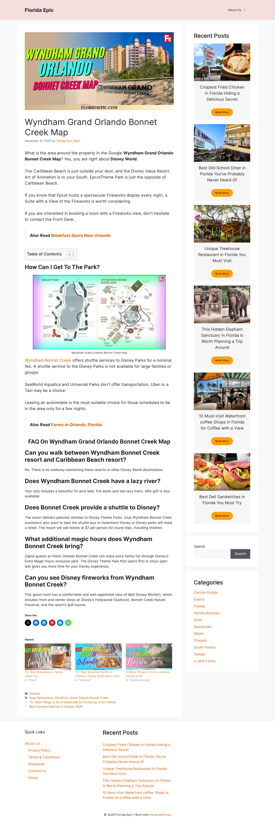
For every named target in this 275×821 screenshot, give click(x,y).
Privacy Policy (39, 750)
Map (32, 697)
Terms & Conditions (44, 757)
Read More (222, 112)
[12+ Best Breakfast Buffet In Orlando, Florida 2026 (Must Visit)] (98, 656)
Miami (199, 634)
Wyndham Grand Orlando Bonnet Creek (81, 697)
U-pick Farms (205, 661)
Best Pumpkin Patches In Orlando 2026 (56, 706)
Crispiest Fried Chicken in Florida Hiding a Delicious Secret (222, 93)
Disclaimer (36, 764)
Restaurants (45, 697)
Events (199, 599)
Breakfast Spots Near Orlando (81, 235)
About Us (234, 10)
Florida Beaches (207, 613)
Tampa (199, 654)
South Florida (204, 647)
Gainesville (202, 627)
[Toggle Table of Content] (68, 254)
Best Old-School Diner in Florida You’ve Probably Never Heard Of (222, 173)
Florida (199, 606)
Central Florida (206, 593)
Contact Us (37, 771)
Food (198, 620)
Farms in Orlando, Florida (76, 424)
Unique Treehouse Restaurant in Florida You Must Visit (222, 254)
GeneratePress (160, 815)
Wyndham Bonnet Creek (48, 360)
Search (199, 546)
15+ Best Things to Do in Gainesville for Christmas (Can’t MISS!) (72, 702)
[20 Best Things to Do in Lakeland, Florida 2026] (149, 656)
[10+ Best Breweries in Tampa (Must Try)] (48, 656)
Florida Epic (39, 10)
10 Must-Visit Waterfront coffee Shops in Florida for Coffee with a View (222, 422)
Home (33, 778)
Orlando (34, 693)
